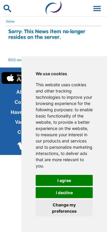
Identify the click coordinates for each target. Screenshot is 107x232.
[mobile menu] (96, 8)
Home (10, 21)
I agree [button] (64, 180)
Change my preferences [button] (64, 208)
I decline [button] (64, 192)
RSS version (18, 60)
